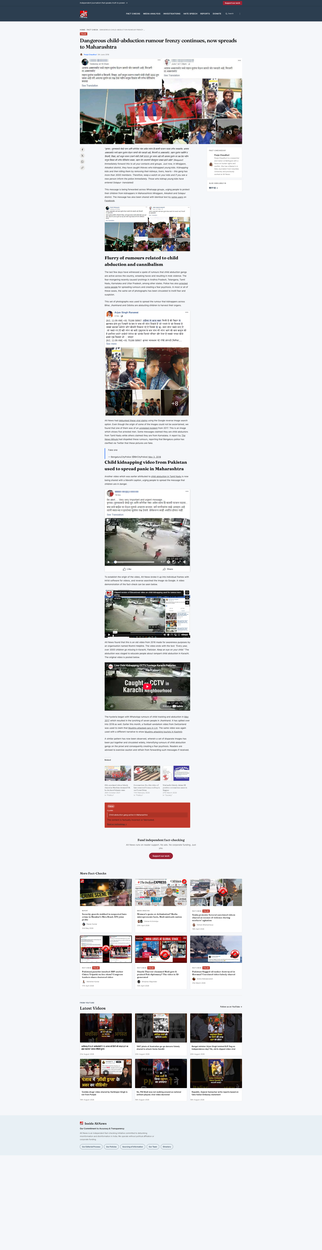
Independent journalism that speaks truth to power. (104, 3)
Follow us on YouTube (231, 1006)
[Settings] (240, 13)
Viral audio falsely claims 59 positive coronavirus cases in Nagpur (175, 787)
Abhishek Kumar (93, 982)
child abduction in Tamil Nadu (166, 476)
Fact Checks (133, 13)
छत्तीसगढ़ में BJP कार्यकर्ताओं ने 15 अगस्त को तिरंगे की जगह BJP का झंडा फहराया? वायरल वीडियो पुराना (105, 1047)
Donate (217, 13)
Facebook (110, 200)
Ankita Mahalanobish (205, 979)
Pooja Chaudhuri (90, 55)
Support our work (232, 3)
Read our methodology (117, 824)
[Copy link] (82, 167)
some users (177, 197)
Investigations (171, 13)
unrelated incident (148, 428)
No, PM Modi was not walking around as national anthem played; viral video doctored (159, 1093)
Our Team (153, 1147)
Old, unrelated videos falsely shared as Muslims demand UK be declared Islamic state (117, 787)
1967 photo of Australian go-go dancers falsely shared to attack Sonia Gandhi (158, 1047)
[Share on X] (82, 155)
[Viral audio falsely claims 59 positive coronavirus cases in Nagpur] (176, 773)
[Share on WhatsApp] (82, 161)
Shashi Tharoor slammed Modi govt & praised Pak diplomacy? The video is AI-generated (158, 974)
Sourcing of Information (132, 1147)
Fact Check (92, 30)
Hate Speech (190, 13)
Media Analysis (151, 13)
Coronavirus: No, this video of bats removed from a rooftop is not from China (147, 787)
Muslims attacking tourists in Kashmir (163, 732)
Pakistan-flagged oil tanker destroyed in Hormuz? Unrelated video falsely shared (213, 973)
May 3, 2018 (154, 457)
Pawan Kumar (92, 924)
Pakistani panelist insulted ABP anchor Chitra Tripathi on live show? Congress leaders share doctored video (102, 974)
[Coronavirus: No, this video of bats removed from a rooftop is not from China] (147, 773)
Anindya (155, 921)
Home (82, 30)
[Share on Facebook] (82, 149)
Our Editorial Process (91, 1147)
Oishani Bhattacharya (205, 925)
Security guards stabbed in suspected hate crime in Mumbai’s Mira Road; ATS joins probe (104, 917)
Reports (205, 13)
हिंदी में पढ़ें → (213, 188)
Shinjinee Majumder (149, 982)
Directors (167, 1147)
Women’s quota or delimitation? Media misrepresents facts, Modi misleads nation (159, 915)
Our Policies (111, 1147)
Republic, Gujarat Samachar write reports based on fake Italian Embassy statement (215, 1093)
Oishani (147, 921)
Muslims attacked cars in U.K (143, 728)
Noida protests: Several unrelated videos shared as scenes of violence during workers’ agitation (213, 918)
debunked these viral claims (133, 420)
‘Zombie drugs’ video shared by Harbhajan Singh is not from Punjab (104, 1093)
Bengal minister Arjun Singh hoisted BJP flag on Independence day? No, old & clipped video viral (213, 1047)
